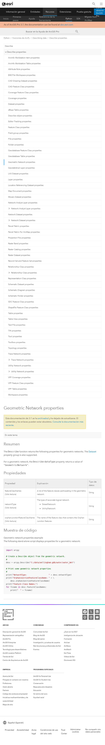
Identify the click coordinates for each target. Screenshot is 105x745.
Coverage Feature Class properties (23, 92)
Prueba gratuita (84, 12)
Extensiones (65, 12)
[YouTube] (97, 617)
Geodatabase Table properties (21, 156)
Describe (9, 46)
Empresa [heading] (6, 669)
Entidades (35, 12)
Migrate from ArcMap (91, 18)
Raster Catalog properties (19, 249)
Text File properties (16, 325)
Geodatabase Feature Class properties (25, 150)
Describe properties (58, 38)
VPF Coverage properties (19, 377)
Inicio (5, 18)
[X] (91, 611)
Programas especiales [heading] (43, 669)
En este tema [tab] (11, 435)
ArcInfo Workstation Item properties (24, 58)
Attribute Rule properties (19, 69)
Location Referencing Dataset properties (25, 185)
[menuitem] (18, 632)
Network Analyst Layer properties (22, 203)
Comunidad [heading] (38, 625)
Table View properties (17, 319)
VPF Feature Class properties (20, 383)
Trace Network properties (19, 354)
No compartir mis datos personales (93, 730)
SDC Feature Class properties (21, 302)
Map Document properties (19, 191)
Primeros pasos (17, 18)
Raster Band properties (18, 243)
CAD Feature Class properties (21, 87)
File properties (14, 139)
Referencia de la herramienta (47, 18)
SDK (78, 18)
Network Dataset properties (20, 214)
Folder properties (16, 145)
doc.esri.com (66, 24)
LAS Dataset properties (18, 174)
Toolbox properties (16, 342)
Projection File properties (19, 238)
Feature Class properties (18, 127)
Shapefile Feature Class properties (23, 307)
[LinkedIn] (97, 611)
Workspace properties (18, 395)
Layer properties (15, 179)
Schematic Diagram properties (21, 290)
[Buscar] (94, 4)
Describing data (39, 38)
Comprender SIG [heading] (71, 625)
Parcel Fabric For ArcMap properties (24, 232)
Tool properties (15, 336)
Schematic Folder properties (20, 296)
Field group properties (18, 133)
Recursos (50, 12)
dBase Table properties (18, 110)
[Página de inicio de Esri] (7, 4)
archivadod (43, 418)
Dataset (92, 451)
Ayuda (32, 18)
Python (69, 18)
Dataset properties (16, 104)
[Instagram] (91, 617)
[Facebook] (84, 611)
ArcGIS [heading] (6, 625)
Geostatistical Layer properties (21, 168)
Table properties (15, 313)
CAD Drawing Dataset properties (22, 81)
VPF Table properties (17, 389)
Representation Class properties (22, 278)
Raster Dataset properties (19, 255)
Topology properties (17, 348)
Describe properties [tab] (16, 52)
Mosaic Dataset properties (19, 197)
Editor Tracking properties (19, 121)
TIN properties (14, 331)
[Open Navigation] (101, 4)
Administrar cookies (75, 730)
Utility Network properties (19, 365)
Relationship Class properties (21, 267)
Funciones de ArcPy (21, 38)
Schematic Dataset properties (21, 284)
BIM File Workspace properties (21, 75)
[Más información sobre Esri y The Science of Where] (8, 615)
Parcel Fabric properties (18, 226)
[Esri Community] (84, 617)
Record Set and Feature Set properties (25, 261)
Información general (15, 12)
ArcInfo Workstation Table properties (24, 63)
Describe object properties (20, 116)
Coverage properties (17, 98)
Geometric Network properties (21, 162)
